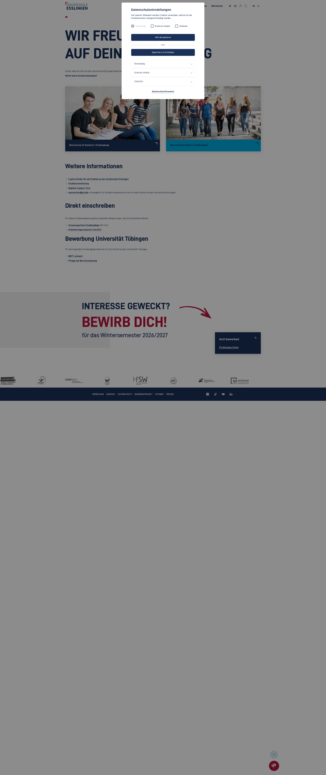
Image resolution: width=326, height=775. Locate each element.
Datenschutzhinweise (163, 91)
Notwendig (140, 26)
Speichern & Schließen (163, 52)
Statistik (183, 26)
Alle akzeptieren (163, 37)
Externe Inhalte (162, 26)
